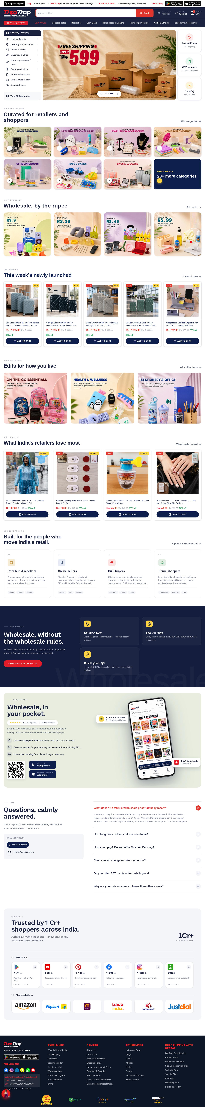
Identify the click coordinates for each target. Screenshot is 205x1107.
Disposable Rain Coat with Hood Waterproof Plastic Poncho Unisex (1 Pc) (25, 501)
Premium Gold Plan (174, 1061)
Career (129, 1071)
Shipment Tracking (135, 1075)
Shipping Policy (94, 1063)
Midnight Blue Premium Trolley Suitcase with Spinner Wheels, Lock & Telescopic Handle (61, 324)
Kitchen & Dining (161, 23)
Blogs (128, 1054)
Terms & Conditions (96, 1058)
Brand (50, 1084)
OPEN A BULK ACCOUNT (20, 663)
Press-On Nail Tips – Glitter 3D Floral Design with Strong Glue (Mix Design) (176, 501)
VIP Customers (55, 1079)
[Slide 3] (112, 93)
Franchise (52, 1058)
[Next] (117, 94)
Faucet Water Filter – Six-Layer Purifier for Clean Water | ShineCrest (127, 501)
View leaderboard (187, 444)
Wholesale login (55, 1071)
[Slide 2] (110, 93)
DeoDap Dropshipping (175, 1053)
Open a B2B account (185, 543)
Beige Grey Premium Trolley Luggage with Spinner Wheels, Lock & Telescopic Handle (102, 324)
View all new (190, 276)
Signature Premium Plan (176, 1066)
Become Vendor (55, 1063)
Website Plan (171, 1070)
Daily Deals (92, 23)
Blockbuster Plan (173, 1087)
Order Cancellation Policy (99, 1079)
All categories (188, 121)
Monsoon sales (59, 23)
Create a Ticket (55, 1067)
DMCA (129, 1058)
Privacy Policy (93, 1075)
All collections (189, 367)
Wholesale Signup (56, 1075)
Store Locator (132, 1079)
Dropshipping (54, 1054)
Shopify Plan (171, 1074)
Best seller (76, 23)
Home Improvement (139, 23)
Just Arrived (40, 23)
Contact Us (92, 1054)
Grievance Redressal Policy (100, 1084)
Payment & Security (96, 1071)
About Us (91, 1050)
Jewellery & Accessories (186, 23)
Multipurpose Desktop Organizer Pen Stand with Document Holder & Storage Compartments (182, 324)
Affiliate (129, 1063)
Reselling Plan (172, 1082)
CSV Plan (169, 1078)
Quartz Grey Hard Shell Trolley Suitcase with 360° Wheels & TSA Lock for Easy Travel (140, 324)
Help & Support (16, 3)
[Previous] (101, 94)
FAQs (128, 1067)
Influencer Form (133, 1050)
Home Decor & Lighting (113, 23)
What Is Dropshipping (58, 1050)
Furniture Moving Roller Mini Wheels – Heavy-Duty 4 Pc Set (76, 501)
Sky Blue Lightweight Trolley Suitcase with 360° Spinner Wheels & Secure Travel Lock (22, 324)
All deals (192, 207)
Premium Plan (172, 1057)
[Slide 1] (107, 93)
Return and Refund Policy (99, 1067)
